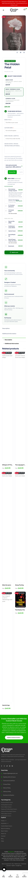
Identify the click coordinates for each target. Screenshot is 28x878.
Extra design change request (15, 190)
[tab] (6, 329)
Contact (3, 836)
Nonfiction (4, 823)
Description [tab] (8, 340)
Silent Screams (6, 585)
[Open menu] (3, 10)
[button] (14, 820)
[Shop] (3, 875)
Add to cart (15, 252)
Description (6, 328)
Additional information (9, 333)
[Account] (10, 875)
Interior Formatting (13, 200)
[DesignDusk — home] (14, 10)
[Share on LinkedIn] (24, 52)
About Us (3, 833)
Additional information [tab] (12, 343)
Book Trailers (4, 831)
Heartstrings (6, 705)
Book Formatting (5, 828)
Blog (2, 838)
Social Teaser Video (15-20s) (15, 240)
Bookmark (15, 246)
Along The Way (19, 585)
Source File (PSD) (15, 222)
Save (4, 16)
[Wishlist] (24, 875)
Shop (3, 876)
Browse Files (12, 172)
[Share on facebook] (17, 52)
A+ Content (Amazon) (15, 206)
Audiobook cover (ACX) (15, 226)
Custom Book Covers (6, 826)
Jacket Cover (15, 231)
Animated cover (15, 210)
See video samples (13, 213)
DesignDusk (11, 851)
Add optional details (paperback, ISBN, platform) (13, 166)
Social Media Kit (15, 235)
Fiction (3, 820)
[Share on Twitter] (21, 52)
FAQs (2, 841)
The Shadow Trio (20, 610)
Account (10, 876)
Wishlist (24, 876)
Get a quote (19, 201)
